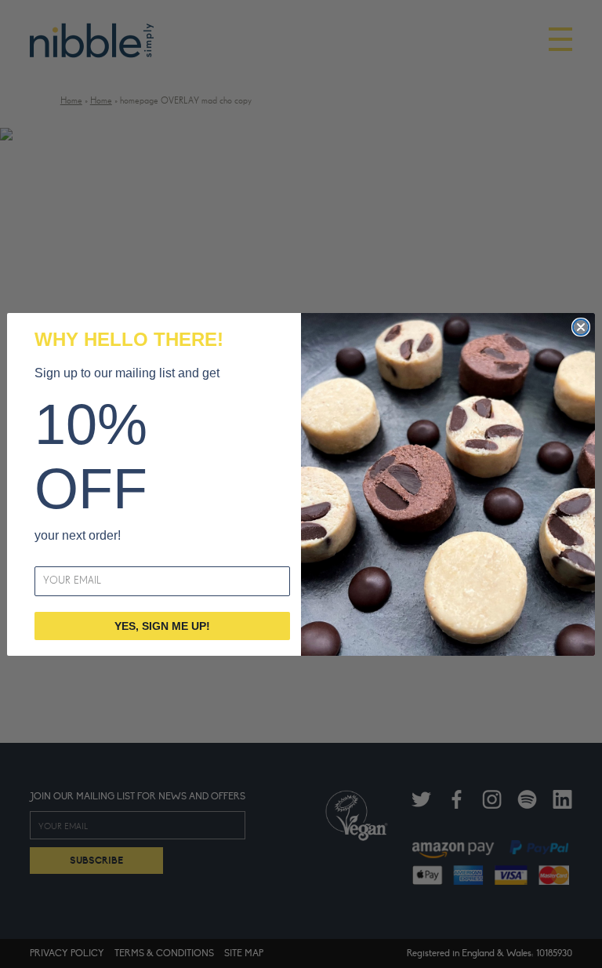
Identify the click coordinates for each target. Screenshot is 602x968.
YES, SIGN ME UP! (162, 626)
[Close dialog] (581, 327)
